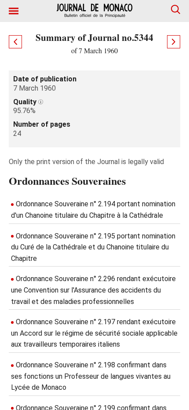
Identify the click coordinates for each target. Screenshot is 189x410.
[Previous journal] (15, 41)
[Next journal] (173, 41)
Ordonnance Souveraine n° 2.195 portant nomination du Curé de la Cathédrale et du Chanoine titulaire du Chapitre (93, 247)
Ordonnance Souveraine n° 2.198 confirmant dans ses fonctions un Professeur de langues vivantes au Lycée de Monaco (91, 376)
